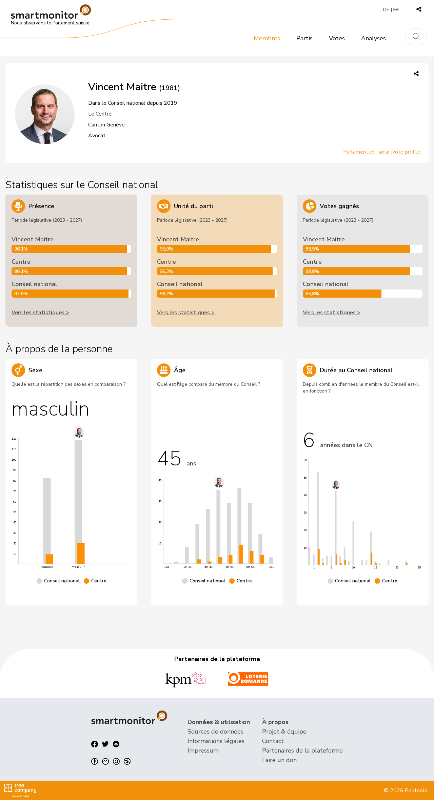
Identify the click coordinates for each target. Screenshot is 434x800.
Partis (304, 38)
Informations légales (216, 741)
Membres (267, 38)
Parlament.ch (358, 152)
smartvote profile (399, 152)
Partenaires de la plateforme (302, 750)
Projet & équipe (284, 731)
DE (386, 9)
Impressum (203, 750)
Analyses (373, 38)
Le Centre (100, 114)
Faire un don (279, 760)
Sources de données (215, 731)
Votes (337, 38)
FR (396, 9)
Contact (273, 741)
